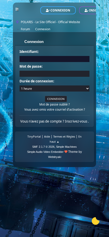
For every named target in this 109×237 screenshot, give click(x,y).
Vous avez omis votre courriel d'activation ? (54, 109)
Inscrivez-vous (76, 121)
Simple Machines (66, 146)
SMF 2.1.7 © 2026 (43, 146)
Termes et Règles (64, 136)
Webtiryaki (54, 156)
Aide (47, 136)
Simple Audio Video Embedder (45, 151)
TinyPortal (34, 136)
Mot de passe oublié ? (54, 104)
